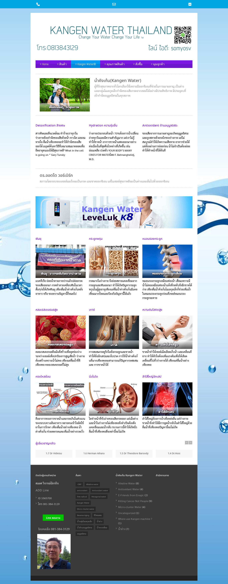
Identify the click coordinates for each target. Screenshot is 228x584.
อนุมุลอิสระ (81, 533)
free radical (82, 496)
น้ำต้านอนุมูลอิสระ (84, 527)
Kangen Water (83, 502)
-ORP (79, 484)
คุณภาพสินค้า (114, 64)
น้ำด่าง (99, 521)
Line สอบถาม (53, 517)
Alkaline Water (126, 483)
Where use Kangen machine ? (135, 519)
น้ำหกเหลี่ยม (102, 527)
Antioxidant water (100, 490)
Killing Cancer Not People (133, 501)
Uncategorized (126, 513)
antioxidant (82, 490)
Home (44, 64)
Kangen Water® (85, 64)
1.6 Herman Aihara (93, 453)
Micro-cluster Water (129, 507)
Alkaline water (92, 484)
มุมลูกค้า (158, 64)
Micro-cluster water (85, 509)
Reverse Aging (83, 515)
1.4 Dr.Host (174, 453)
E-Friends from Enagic (131, 495)
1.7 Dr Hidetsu (54, 453)
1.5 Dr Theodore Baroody (134, 453)
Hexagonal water (98, 496)
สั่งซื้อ (138, 64)
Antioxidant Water (128, 489)
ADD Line (42, 490)
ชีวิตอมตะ (98, 515)
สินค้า (62, 64)
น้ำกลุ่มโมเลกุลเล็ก (84, 521)
